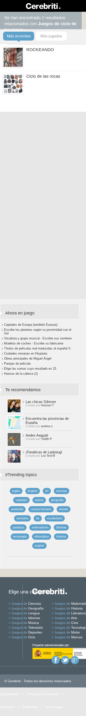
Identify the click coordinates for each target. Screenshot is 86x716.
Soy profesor (9, 694)
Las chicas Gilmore (41, 402)
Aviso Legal (54, 707)
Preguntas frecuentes (43, 694)
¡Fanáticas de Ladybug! (44, 452)
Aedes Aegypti (37, 435)
